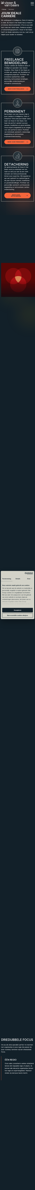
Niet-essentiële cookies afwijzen (17, 615)
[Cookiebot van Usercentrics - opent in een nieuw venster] (25, 573)
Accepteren (17, 610)
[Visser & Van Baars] (10, 3)
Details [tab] (18, 578)
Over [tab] (28, 578)
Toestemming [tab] (6, 578)
